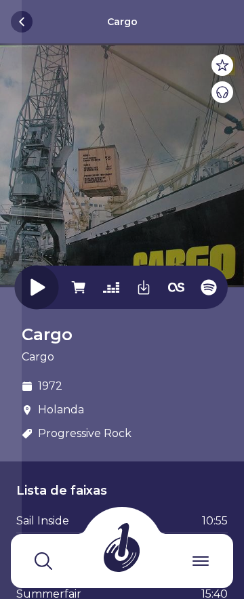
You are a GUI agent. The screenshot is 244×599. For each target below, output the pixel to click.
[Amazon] (78, 286)
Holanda (61, 409)
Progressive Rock (84, 433)
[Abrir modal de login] (11, 299)
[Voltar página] (22, 22)
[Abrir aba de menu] (200, 561)
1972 (50, 385)
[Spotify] (209, 286)
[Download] (144, 286)
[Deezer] (111, 286)
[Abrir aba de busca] (43, 561)
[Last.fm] (176, 286)
